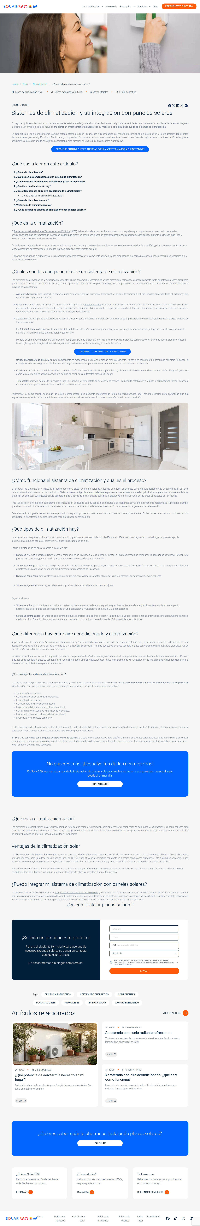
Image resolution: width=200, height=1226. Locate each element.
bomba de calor (92, 304)
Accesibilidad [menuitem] (153, 1216)
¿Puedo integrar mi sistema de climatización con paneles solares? (51, 209)
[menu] (92, 6)
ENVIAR (144, 970)
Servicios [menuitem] (142, 6)
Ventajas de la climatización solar (34, 205)
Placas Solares (45, 1002)
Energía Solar (97, 1002)
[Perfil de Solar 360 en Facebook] (168, 1218)
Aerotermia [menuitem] (111, 6)
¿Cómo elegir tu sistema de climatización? (43, 195)
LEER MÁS (21, 1192)
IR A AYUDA (83, 1192)
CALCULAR (100, 1143)
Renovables (72, 1002)
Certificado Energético (94, 994)
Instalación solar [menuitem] (91, 6)
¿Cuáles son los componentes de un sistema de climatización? (49, 177)
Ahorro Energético (127, 1002)
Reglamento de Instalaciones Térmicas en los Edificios (42, 231)
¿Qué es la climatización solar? (32, 200)
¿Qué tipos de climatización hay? (33, 186)
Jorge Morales (100, 92)
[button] (144, 962)
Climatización (40, 84)
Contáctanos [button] (100, 784)
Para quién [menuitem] (125, 6)
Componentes (126, 994)
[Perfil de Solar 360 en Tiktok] (176, 1218)
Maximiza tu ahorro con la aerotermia (102, 351)
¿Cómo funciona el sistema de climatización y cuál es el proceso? (51, 181)
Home (15, 84)
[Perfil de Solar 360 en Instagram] (184, 1218)
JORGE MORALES (43, 1070)
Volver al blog (172, 1013)
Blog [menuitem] (155, 6)
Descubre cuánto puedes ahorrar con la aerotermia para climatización (100, 149)
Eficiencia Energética (58, 994)
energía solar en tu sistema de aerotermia (76, 892)
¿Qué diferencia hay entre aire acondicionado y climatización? (49, 191)
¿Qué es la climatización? (29, 172)
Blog (25, 84)
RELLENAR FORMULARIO (150, 1192)
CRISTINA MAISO (133, 1027)
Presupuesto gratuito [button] (179, 6)
